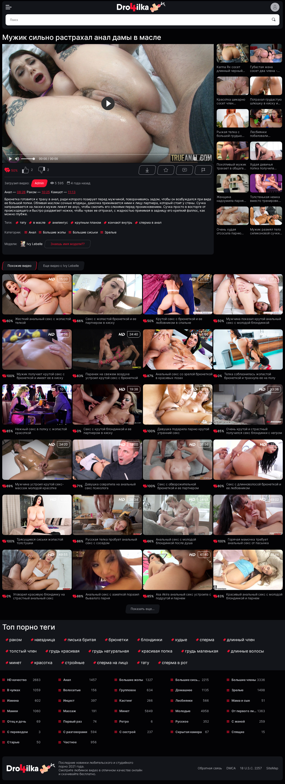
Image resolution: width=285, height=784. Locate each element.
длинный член (240, 639)
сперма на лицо (112, 662)
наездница (45, 639)
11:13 (71, 192)
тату (145, 662)
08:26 (21, 192)
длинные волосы (247, 651)
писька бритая (82, 639)
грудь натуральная (110, 651)
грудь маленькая (201, 651)
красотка (43, 662)
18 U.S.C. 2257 (251, 768)
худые (181, 639)
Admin (39, 183)
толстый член (23, 651)
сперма (207, 639)
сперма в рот (175, 662)
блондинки (151, 639)
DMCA (231, 768)
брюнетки (118, 639)
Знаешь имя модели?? (68, 244)
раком (15, 639)
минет (15, 662)
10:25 (46, 192)
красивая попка (157, 651)
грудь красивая (64, 651)
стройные (74, 662)
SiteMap (272, 768)
